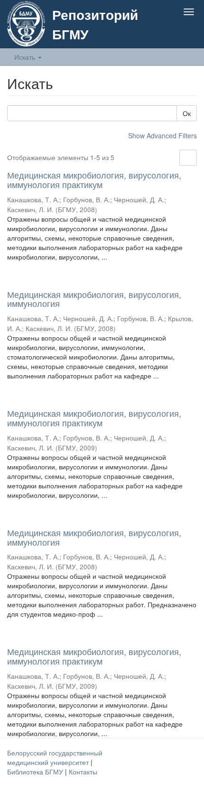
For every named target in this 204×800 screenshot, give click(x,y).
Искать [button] (25, 57)
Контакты (83, 771)
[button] (170, 34)
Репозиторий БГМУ (95, 24)
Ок (187, 113)
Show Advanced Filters (162, 135)
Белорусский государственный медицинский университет (54, 757)
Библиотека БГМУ (36, 771)
